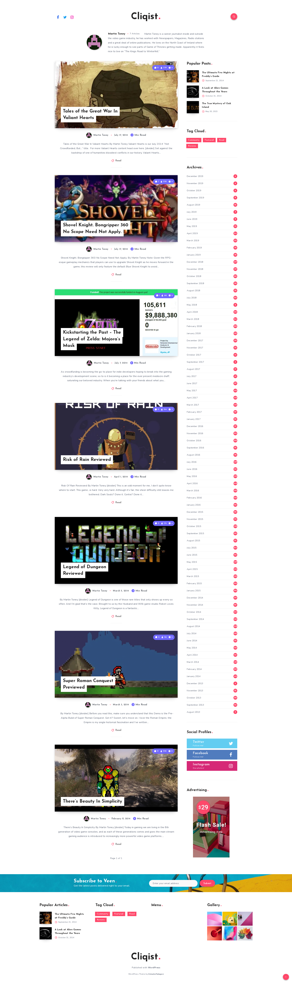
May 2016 (192, 476)
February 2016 (194, 497)
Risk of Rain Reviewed (87, 459)
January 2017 (193, 419)
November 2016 (195, 433)
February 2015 (194, 583)
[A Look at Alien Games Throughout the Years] (193, 92)
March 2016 (193, 490)
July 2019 (191, 212)
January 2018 (193, 333)
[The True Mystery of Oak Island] (193, 107)
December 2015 (195, 512)
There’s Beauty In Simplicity (92, 801)
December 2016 (195, 426)
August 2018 (193, 290)
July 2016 (191, 462)
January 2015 (193, 590)
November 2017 (195, 347)
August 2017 (193, 369)
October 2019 (194, 190)
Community (194, 140)
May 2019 (192, 226)
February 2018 (194, 326)
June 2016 (192, 469)
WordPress (154, 967)
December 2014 (195, 597)
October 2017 (194, 354)
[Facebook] (58, 17)
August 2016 (193, 454)
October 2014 (194, 612)
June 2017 (192, 383)
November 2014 (195, 604)
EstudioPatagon (156, 974)
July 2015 (191, 547)
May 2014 (192, 647)
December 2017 (195, 340)
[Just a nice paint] (229, 933)
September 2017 (195, 362)
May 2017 (192, 390)
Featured (209, 140)
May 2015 (192, 562)
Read (118, 161)
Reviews (192, 146)
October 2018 (194, 276)
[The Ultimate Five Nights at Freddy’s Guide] (193, 76)
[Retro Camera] (229, 919)
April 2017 (192, 397)
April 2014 (192, 654)
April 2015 (192, 569)
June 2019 (192, 219)
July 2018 (191, 297)
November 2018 (195, 269)
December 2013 (195, 683)
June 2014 (192, 640)
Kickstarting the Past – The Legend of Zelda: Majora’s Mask (92, 339)
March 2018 (193, 319)
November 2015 (195, 519)
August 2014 (193, 626)
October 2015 (194, 526)
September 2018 (195, 283)
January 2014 (193, 676)
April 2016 (192, 483)
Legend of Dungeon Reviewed (84, 570)
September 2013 (195, 704)
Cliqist (144, 16)
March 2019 (193, 240)
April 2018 (192, 312)
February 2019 (194, 247)
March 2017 (193, 404)
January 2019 (193, 254)
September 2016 (195, 447)
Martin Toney (116, 34)
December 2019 (195, 176)
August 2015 (193, 540)
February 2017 (194, 412)
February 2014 (194, 669)
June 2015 (192, 554)
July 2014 (191, 633)
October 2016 (194, 440)
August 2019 (193, 204)
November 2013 (195, 690)
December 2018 (195, 262)
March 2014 (193, 662)
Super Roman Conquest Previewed (88, 684)
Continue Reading (163, 119)
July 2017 (191, 376)
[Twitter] (65, 17)
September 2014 (195, 619)
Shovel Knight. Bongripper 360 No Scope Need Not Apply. (95, 228)
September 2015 (195, 533)
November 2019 (195, 183)
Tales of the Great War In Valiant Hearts (90, 114)
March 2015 (193, 576)
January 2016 (193, 504)
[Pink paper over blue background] (214, 919)
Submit (207, 883)
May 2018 (192, 304)
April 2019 (192, 233)
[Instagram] (72, 17)
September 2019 (195, 197)
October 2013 (194, 697)
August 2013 (193, 712)
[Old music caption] (245, 919)
